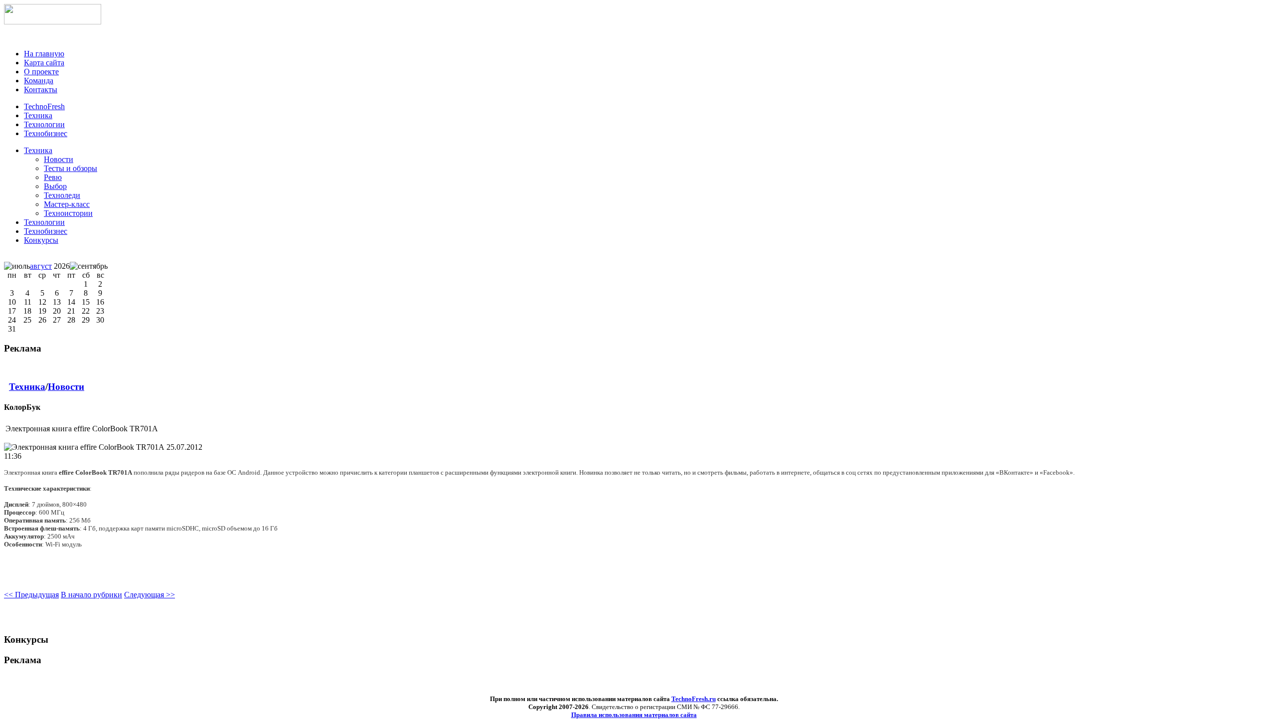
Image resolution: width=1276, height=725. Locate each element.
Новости (66, 386)
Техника (38, 150)
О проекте (41, 71)
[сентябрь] (89, 266)
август (41, 266)
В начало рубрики (91, 594)
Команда (38, 80)
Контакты (40, 89)
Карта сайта (44, 62)
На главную (44, 53)
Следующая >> (149, 594)
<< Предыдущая (31, 594)
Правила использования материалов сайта (634, 715)
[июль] (17, 266)
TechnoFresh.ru (693, 699)
